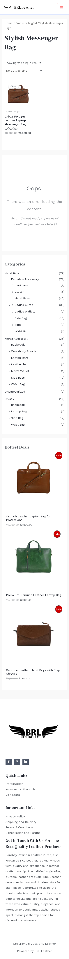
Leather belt (20, 364)
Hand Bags (12, 273)
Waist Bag (21, 331)
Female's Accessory (25, 279)
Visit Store (13, 795)
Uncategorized (15, 391)
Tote (18, 324)
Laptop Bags (20, 358)
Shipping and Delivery (21, 822)
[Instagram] (17, 762)
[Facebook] (9, 762)
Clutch (19, 291)
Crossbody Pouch (23, 351)
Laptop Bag (19, 411)
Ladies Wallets (25, 311)
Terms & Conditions (19, 827)
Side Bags (18, 377)
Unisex (9, 399)
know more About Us (21, 789)
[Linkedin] (25, 762)
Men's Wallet (20, 371)
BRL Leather (24, 7)
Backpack (21, 285)
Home (9, 23)
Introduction (14, 783)
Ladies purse (24, 305)
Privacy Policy (15, 816)
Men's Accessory (16, 338)
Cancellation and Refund (23, 833)
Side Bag (21, 318)
